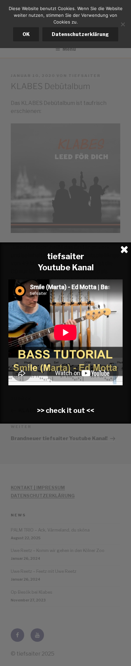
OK (26, 34)
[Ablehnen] (122, 24)
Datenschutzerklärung (80, 34)
